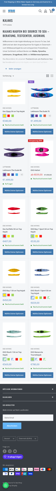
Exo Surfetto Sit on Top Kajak (12, 230)
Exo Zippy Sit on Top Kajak (14, 111)
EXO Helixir (35, 170)
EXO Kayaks (7, 108)
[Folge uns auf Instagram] (10, 451)
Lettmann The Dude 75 (40, 111)
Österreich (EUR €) (25, 438)
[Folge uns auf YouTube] (15, 451)
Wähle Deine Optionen (14, 131)
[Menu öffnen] (4, 11)
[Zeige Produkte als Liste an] (52, 76)
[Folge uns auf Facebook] (5, 451)
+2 (50, 116)
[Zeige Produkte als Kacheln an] (47, 76)
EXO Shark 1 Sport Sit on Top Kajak (41, 291)
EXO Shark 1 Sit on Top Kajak (12, 353)
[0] (51, 11)
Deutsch (7, 438)
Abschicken (12, 425)
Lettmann (34, 108)
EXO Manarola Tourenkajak (37, 353)
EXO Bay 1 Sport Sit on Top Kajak (42, 230)
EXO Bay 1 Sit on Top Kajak (14, 290)
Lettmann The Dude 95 (12, 170)
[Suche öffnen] (40, 11)
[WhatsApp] (6, 485)
